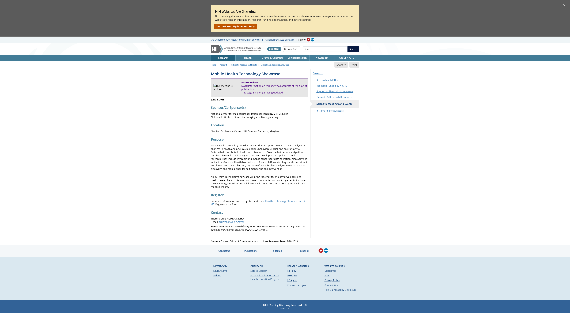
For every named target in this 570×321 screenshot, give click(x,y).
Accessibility (331, 285)
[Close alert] (564, 5)
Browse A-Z (290, 49)
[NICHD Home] (236, 49)
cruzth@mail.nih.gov (230, 222)
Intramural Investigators (330, 110)
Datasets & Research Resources (334, 97)
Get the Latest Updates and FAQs (235, 26)
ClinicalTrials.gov (296, 285)
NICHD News (220, 270)
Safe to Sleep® (258, 270)
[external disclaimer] (214, 204)
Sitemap (277, 250)
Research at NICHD (327, 80)
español (304, 250)
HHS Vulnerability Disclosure (340, 289)
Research (318, 73)
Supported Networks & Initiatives (334, 91)
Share (340, 64)
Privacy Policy (332, 280)
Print (354, 64)
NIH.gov (291, 270)
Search (353, 49)
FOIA (327, 275)
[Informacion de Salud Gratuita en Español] (274, 49)
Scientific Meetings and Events (334, 104)
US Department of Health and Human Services (236, 39)
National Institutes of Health (279, 39)
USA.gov (292, 280)
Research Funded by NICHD (331, 85)
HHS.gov (292, 275)
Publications (250, 250)
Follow (301, 39)
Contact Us (224, 250)
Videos (217, 275)
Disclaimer (330, 270)
